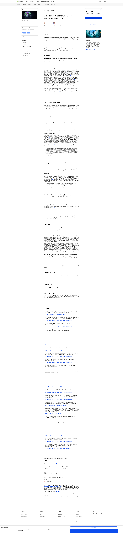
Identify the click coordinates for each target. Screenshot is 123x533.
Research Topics (40, 4)
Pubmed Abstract (48, 320)
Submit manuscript (45, 1)
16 (62, 163)
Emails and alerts (79, 516)
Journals (41, 518)
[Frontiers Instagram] (101, 513)
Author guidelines (24, 514)
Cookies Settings (94, 527)
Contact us (78, 518)
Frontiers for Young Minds (62, 518)
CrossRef (46, 314)
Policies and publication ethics (26, 518)
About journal (53, 4)
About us (26, 1)
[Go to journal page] (29, 15)
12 (63, 121)
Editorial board (47, 4)
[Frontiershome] (20, 1)
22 (72, 236)
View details (99, 9)
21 (54, 207)
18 (52, 179)
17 (50, 181)
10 (72, 97)
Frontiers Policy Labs (61, 516)
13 (70, 122)
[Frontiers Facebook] (93, 513)
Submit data (52, 1)
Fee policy (22, 521)
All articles (37, 1)
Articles (35, 4)
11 (73, 97)
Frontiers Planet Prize (61, 519)
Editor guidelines (23, 519)
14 (54, 144)
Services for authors (24, 516)
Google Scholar (52, 314)
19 (51, 203)
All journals (32, 1)
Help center (78, 514)
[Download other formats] (100, 18)
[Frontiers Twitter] (96, 513)
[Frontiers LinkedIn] (99, 513)
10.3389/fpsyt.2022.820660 (58, 463)
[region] (61, 529)
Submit (77, 519)
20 (57, 205)
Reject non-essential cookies (94, 529)
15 (52, 146)
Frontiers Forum (60, 514)
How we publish (43, 519)
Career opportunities (79, 521)
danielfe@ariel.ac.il (59, 491)
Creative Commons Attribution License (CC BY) (52, 486)
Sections (29, 4)
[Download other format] (88, 33)
